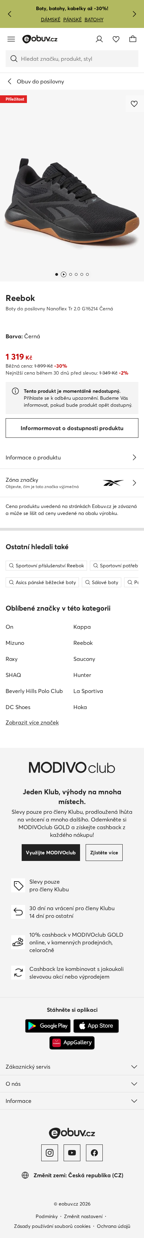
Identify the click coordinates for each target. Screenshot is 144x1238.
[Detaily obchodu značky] (134, 482)
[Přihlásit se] (99, 39)
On (9, 626)
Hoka (80, 706)
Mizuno (15, 642)
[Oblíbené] (116, 39)
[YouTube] (72, 1152)
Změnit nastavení (83, 1216)
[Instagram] (49, 1152)
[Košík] (132, 39)
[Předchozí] (9, 14)
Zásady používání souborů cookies (52, 1226)
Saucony (84, 658)
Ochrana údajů (113, 1226)
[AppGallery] (72, 1043)
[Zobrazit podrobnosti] (134, 457)
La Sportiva (88, 690)
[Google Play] (48, 1026)
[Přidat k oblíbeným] (135, 103)
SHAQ (13, 674)
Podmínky (47, 1216)
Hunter (82, 674)
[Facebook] (94, 1152)
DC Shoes (18, 706)
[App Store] (96, 1026)
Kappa (82, 626)
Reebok (20, 298)
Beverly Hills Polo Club (34, 690)
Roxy (11, 658)
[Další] (134, 14)
